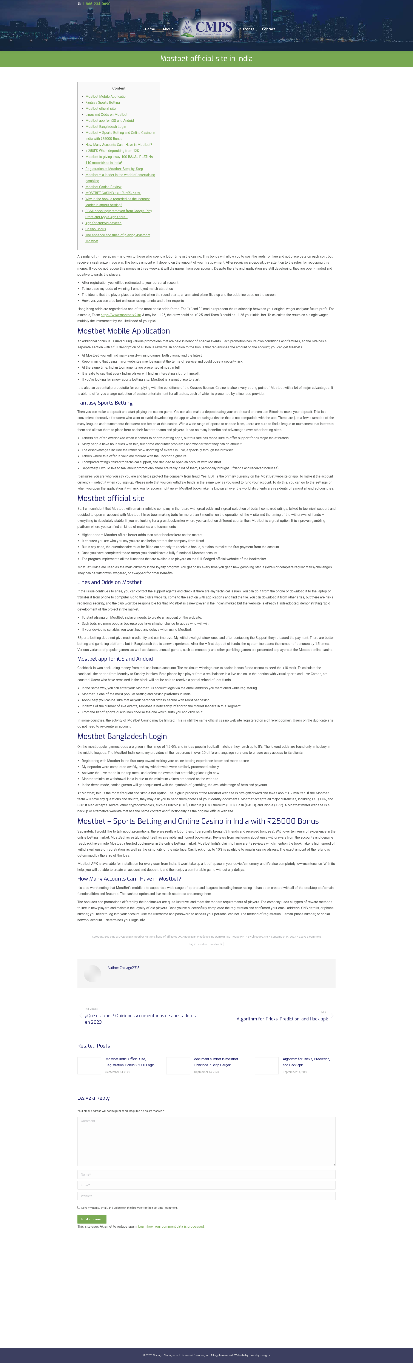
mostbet (202, 944)
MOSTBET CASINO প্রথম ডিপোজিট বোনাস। (113, 193)
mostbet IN (216, 944)
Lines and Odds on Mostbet (106, 115)
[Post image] (89, 1065)
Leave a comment (310, 936)
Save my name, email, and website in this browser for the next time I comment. (129, 1207)
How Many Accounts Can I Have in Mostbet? (118, 145)
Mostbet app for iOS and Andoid (109, 121)
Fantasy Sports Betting (102, 102)
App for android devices (103, 223)
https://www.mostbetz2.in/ (121, 315)
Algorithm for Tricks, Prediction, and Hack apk (306, 1062)
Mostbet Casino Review (103, 187)
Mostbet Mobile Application (106, 96)
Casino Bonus (95, 229)
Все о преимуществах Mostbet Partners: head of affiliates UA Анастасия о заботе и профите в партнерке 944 (175, 936)
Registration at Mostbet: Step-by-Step (114, 169)
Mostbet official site (100, 109)
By (258, 936)
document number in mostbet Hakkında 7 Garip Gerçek (216, 1062)
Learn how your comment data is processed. (171, 1226)
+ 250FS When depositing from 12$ (112, 151)
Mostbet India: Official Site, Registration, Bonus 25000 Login (129, 1062)
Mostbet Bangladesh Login (105, 127)
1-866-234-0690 (96, 4)
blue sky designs (259, 1355)
